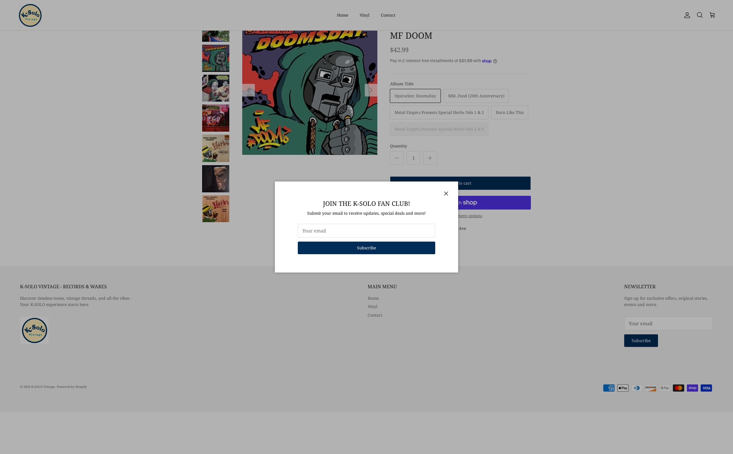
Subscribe (366, 247)
